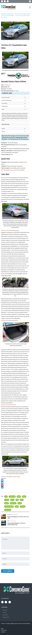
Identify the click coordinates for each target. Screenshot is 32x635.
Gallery (24, 496)
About (2, 628)
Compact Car (12, 496)
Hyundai (6, 499)
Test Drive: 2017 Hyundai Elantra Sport (10, 230)
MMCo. (28, 623)
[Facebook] (15, 480)
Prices (21, 499)
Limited (12, 191)
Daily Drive (5, 610)
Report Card (13, 503)
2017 (6, 496)
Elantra (18, 496)
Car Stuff (4, 612)
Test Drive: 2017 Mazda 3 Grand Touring (10, 476)
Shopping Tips (6, 617)
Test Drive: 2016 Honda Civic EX (8, 404)
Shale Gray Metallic (9, 506)
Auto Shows (5, 614)
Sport (16, 189)
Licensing (3, 632)
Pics (17, 499)
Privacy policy (4, 630)
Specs (16, 506)
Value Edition (7, 509)
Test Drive (23, 506)
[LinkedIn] (15, 487)
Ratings (6, 503)
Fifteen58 (24, 623)
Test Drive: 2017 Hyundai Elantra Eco (9, 320)
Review (19, 503)
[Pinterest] (15, 485)
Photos (12, 499)
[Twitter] (15, 483)
